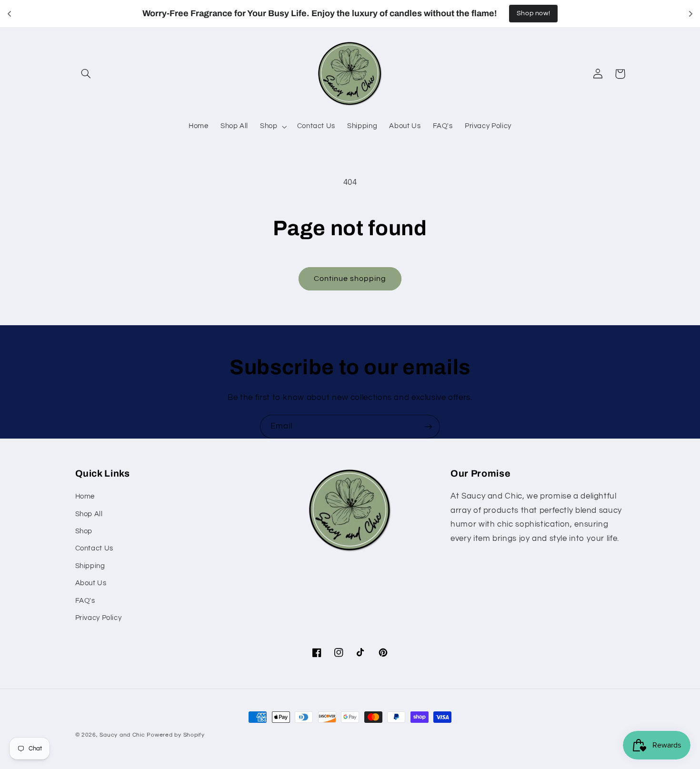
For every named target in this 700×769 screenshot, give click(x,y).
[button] (86, 74)
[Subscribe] (429, 426)
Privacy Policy (98, 617)
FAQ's (85, 600)
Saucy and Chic (123, 735)
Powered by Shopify (175, 735)
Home (85, 496)
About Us (91, 583)
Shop (84, 531)
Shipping (90, 565)
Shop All (89, 514)
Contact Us (94, 548)
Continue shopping (350, 278)
